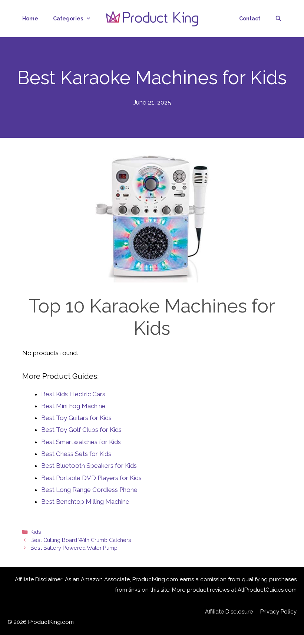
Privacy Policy (278, 611)
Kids (35, 532)
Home (30, 19)
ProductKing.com (51, 622)
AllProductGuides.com (267, 589)
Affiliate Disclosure (229, 611)
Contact (249, 19)
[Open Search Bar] (278, 18)
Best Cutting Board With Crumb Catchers (80, 540)
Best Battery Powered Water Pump (74, 548)
